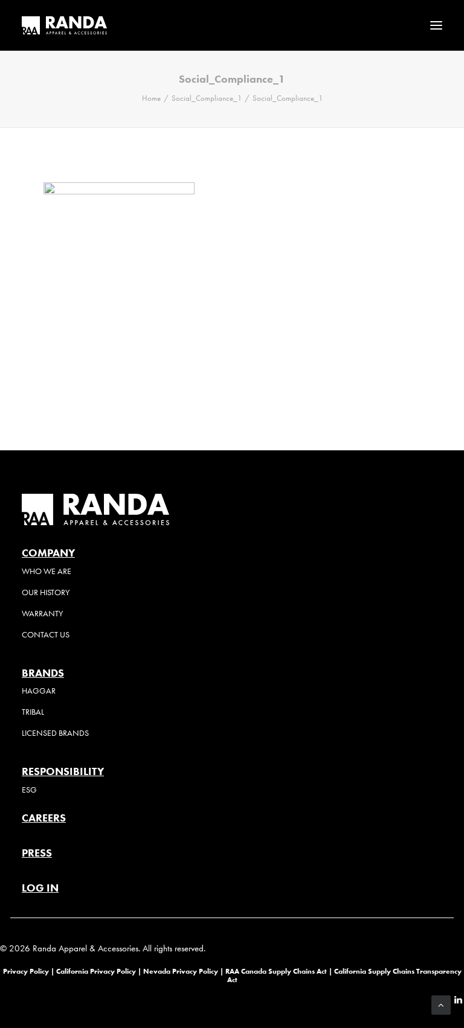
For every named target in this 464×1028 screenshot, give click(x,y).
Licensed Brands (55, 733)
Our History (45, 592)
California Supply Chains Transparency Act (344, 975)
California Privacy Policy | (99, 970)
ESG (29, 790)
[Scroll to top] (441, 1003)
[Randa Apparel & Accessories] (64, 25)
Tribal (33, 712)
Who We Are (46, 571)
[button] (436, 25)
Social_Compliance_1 (207, 98)
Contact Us (45, 635)
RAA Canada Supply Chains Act (277, 970)
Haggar (39, 691)
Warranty (42, 613)
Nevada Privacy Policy (180, 970)
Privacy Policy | (28, 970)
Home (151, 98)
